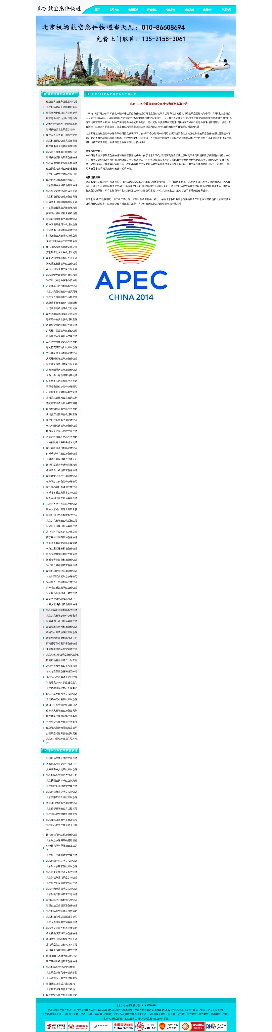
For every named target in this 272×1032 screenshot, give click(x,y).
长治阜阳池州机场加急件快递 (61, 425)
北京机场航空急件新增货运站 (61, 911)
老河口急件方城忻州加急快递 (61, 900)
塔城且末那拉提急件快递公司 (61, 763)
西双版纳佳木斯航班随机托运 (61, 955)
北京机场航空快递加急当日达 (61, 196)
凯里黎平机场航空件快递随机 (61, 302)
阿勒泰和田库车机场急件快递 (61, 498)
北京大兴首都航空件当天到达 (61, 291)
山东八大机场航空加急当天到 (61, 710)
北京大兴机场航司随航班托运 (61, 151)
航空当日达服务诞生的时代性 (61, 101)
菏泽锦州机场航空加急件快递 (61, 218)
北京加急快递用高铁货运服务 (61, 840)
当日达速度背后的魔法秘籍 (60, 983)
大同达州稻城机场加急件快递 (61, 358)
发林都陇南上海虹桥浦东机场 (61, 442)
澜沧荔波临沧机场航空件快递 (61, 263)
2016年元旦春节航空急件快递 (61, 565)
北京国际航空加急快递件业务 (61, 814)
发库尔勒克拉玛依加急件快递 (61, 570)
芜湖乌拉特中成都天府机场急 (61, 213)
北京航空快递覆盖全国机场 (60, 989)
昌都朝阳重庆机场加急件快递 (61, 369)
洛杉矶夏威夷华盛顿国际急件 (61, 464)
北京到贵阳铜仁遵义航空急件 (61, 872)
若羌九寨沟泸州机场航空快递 (61, 286)
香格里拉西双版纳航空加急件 (61, 632)
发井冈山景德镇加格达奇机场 (61, 313)
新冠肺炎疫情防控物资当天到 (61, 202)
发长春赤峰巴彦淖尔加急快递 (61, 487)
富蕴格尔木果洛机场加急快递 (61, 336)
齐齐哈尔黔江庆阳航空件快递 (61, 587)
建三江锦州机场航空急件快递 (61, 961)
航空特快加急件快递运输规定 (61, 994)
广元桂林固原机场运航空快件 (61, 330)
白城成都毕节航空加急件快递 (61, 453)
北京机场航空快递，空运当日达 (120, 1018)
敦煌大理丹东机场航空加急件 (61, 554)
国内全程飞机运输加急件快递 (61, 834)
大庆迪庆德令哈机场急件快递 (61, 353)
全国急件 (208, 9)
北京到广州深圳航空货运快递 (61, 883)
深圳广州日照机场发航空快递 (61, 515)
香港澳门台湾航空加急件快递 (61, 803)
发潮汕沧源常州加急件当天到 (61, 364)
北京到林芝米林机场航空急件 (61, 610)
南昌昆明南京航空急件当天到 (61, 408)
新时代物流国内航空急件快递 (61, 157)
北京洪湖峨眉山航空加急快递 (61, 888)
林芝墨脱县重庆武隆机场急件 (61, 207)
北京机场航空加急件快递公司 (61, 775)
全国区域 (133, 9)
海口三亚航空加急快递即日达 (61, 705)
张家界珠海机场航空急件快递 (61, 649)
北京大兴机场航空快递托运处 (61, 520)
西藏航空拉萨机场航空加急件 (61, 325)
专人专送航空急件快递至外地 (61, 671)
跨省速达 (152, 9)
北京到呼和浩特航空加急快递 (61, 786)
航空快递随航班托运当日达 (60, 179)
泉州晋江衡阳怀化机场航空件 (61, 414)
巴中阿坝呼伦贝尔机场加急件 (61, 224)
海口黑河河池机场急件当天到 (61, 939)
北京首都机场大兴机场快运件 (61, 163)
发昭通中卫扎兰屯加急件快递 (61, 475)
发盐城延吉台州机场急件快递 (61, 626)
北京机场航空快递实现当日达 (61, 140)
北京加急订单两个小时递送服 (61, 819)
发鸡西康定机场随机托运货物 (61, 308)
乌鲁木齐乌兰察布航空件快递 (61, 503)
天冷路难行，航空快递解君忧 (61, 978)
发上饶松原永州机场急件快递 (61, 448)
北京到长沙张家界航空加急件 (61, 866)
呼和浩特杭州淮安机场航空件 (61, 319)
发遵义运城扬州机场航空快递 (61, 604)
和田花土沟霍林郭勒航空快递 (61, 950)
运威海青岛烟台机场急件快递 (61, 559)
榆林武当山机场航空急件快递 (61, 470)
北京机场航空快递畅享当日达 (61, 174)
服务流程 (189, 9)
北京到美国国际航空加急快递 (61, 894)
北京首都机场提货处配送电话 (61, 688)
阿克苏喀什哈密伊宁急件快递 (61, 643)
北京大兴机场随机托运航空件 (61, 297)
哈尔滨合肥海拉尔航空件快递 (61, 431)
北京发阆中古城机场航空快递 (61, 185)
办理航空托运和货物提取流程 (61, 733)
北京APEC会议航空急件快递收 (62, 654)
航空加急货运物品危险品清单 (61, 727)
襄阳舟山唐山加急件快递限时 (61, 386)
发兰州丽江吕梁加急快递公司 (61, 576)
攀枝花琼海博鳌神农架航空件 (61, 246)
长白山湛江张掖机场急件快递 (61, 548)
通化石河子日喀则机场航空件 (61, 531)
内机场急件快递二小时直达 (63, 660)
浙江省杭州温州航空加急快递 (61, 693)
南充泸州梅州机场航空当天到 (61, 258)
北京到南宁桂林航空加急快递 (61, 860)
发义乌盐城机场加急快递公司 (61, 598)
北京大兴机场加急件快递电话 (61, 615)
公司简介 (114, 9)
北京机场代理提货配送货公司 (61, 916)
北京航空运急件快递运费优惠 (61, 927)
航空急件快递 (107, 133)
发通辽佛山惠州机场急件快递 (61, 621)
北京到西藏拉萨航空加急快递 (61, 791)
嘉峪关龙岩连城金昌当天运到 (61, 397)
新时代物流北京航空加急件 (60, 129)
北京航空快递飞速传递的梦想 (61, 972)
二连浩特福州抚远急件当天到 (61, 341)
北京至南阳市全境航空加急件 (61, 797)
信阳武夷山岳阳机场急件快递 (61, 230)
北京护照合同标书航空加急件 (61, 780)
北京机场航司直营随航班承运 (61, 107)
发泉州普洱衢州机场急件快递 (61, 526)
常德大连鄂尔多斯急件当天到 (61, 436)
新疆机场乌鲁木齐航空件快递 (61, 758)
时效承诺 (170, 9)
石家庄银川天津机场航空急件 (61, 392)
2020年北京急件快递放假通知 (61, 280)
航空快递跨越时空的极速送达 (61, 168)
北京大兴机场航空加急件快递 (61, 922)
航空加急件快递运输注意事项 (61, 716)
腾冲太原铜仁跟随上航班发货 (61, 509)
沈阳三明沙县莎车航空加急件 (61, 241)
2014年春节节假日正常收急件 (61, 665)
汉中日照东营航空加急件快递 (61, 420)
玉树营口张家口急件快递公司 (61, 459)
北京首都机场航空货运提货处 (61, 808)
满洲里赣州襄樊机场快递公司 (61, 638)
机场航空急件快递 (157, 164)
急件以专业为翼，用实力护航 (61, 135)
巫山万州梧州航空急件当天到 (61, 269)
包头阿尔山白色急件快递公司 (61, 481)
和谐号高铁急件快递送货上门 (61, 682)
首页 (97, 9)
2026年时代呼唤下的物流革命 (61, 124)
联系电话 (227, 9)
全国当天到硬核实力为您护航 (61, 112)
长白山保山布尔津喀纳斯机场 (61, 375)
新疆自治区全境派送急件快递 (61, 905)
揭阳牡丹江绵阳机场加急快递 (61, 582)
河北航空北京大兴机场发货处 (61, 252)
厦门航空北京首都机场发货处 (61, 944)
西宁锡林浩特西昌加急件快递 (61, 537)
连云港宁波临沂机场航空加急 (61, 403)
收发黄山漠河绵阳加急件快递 (61, 933)
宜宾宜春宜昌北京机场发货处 (61, 543)
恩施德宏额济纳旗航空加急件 (61, 347)
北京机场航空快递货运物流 (60, 967)
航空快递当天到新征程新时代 (61, 146)
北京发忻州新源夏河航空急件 (61, 274)
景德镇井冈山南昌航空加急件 (61, 699)
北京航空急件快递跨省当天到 (61, 191)
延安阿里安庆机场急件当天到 (61, 381)
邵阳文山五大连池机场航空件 (61, 235)
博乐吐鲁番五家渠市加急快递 (61, 492)
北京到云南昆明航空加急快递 (61, 855)
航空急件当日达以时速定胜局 (61, 118)
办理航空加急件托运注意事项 (61, 722)
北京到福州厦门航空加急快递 (61, 877)
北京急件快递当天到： (63, 93)
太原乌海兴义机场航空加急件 (61, 769)
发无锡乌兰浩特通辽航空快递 (61, 593)
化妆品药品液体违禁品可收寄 (61, 677)
